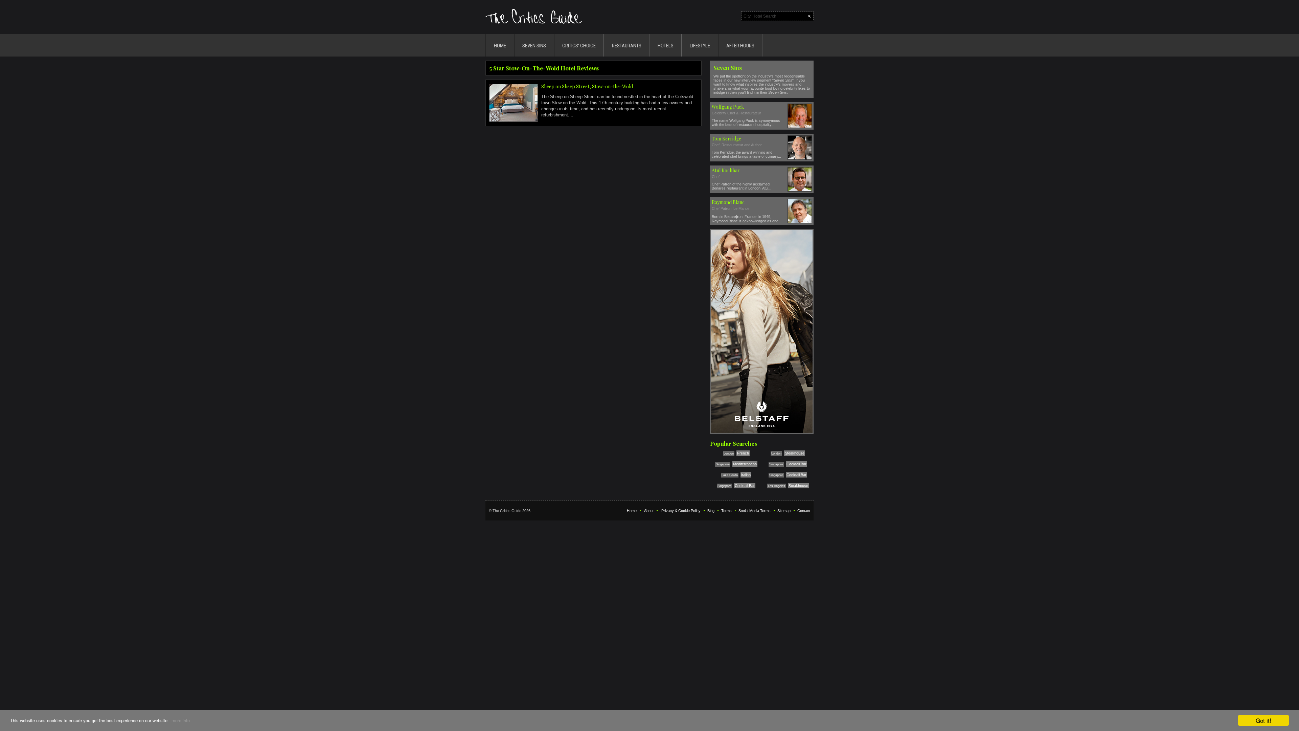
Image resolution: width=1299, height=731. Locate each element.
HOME (500, 46)
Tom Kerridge (726, 138)
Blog (710, 511)
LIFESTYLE (700, 46)
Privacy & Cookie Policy (681, 511)
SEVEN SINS (534, 46)
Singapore (723, 464)
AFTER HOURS (740, 46)
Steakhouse (794, 453)
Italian (746, 475)
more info (181, 720)
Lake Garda (730, 475)
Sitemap (784, 511)
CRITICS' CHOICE (579, 46)
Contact (803, 511)
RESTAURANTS (626, 46)
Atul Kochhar (726, 170)
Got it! (1263, 720)
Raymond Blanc (728, 202)
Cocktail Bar (796, 464)
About (649, 511)
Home (632, 511)
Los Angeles (776, 486)
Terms (726, 511)
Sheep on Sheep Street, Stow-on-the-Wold (587, 86)
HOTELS (666, 46)
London (729, 453)
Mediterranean (745, 464)
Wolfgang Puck (728, 107)
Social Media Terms (754, 511)
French (743, 453)
